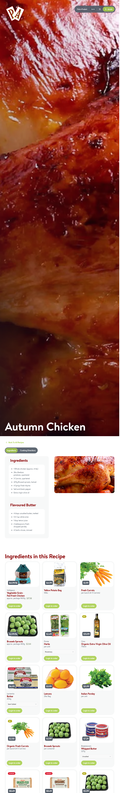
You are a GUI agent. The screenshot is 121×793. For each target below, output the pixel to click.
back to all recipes (16, 442)
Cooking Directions (28, 450)
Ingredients (11, 450)
